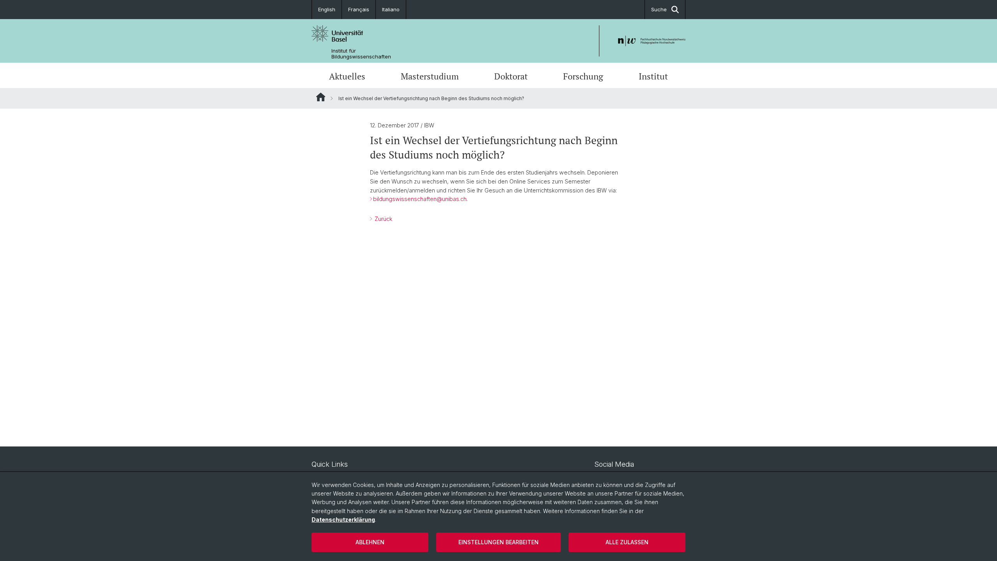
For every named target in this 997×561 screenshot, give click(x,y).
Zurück (382, 218)
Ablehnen (370, 542)
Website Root (320, 97)
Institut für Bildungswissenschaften (361, 54)
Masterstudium (430, 76)
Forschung (583, 76)
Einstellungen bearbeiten (498, 542)
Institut (653, 76)
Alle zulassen (627, 542)
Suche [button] (659, 9)
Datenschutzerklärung (343, 519)
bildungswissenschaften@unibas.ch (420, 199)
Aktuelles (347, 76)
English (326, 9)
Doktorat (511, 76)
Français (358, 9)
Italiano (391, 9)
